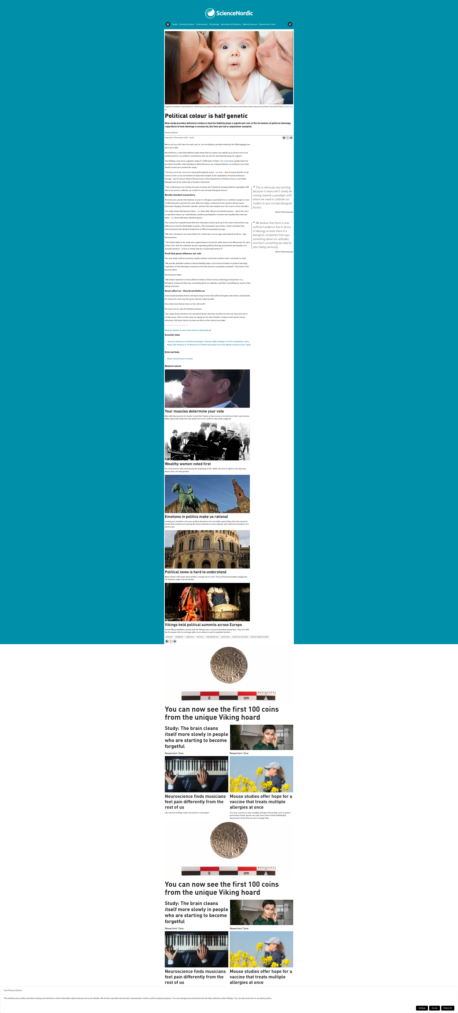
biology (169, 637)
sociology (225, 637)
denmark (179, 637)
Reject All (448, 1008)
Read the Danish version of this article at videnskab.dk (188, 330)
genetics (190, 637)
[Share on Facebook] (284, 137)
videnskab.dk (212, 637)
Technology (214, 24)
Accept (434, 1008)
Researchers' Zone (267, 24)
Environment (201, 24)
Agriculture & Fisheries (231, 24)
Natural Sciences (250, 24)
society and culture (259, 637)
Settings (422, 1008)
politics (200, 637)
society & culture (240, 637)
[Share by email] (291, 137)
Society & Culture (187, 24)
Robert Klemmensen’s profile (180, 359)
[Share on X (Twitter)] (287, 137)
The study (224, 161)
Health (175, 24)
